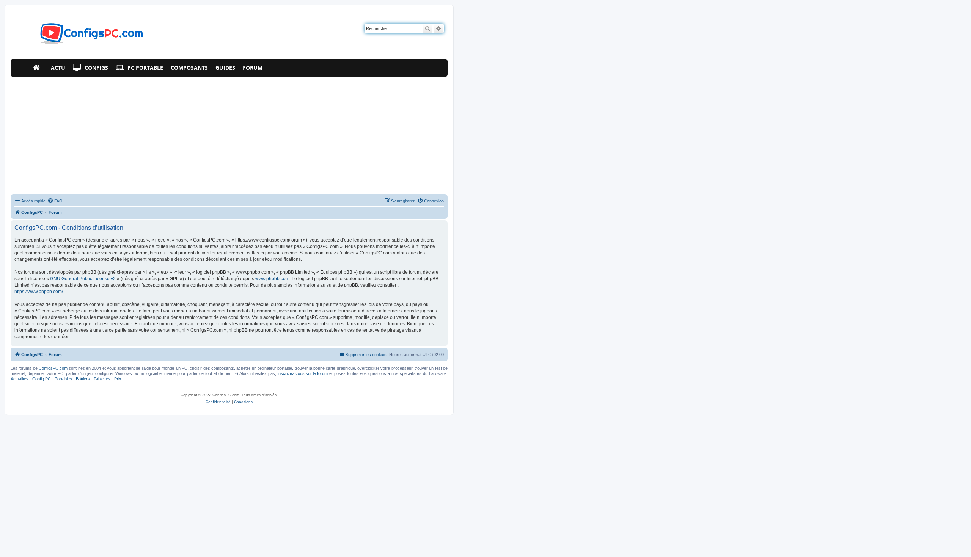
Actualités (19, 379)
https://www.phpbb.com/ (38, 291)
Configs (96, 67)
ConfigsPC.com (53, 368)
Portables (63, 379)
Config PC (41, 379)
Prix (117, 379)
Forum (252, 67)
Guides (225, 67)
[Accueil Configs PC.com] (38, 68)
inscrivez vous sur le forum (303, 373)
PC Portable (145, 67)
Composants (189, 67)
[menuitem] (55, 201)
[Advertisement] (229, 134)
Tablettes (102, 379)
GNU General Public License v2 (83, 278)
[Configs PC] (80, 36)
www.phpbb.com (272, 278)
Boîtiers (83, 379)
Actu (58, 67)
